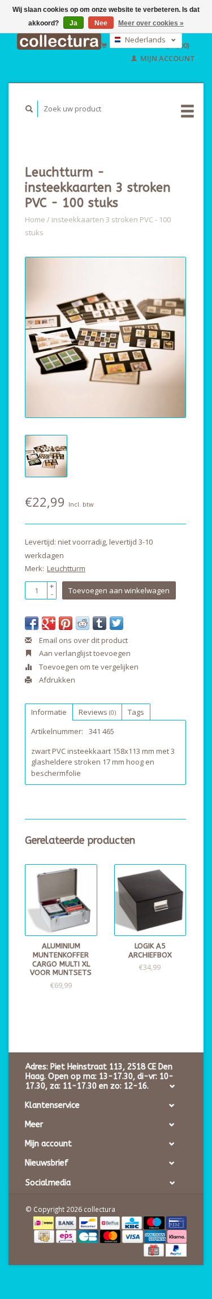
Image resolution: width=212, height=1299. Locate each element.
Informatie (49, 712)
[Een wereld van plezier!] (59, 41)
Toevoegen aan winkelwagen (119, 590)
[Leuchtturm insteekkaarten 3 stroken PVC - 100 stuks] (105, 337)
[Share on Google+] (48, 623)
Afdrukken (56, 680)
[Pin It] (65, 623)
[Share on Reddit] (82, 623)
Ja (73, 23)
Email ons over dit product (82, 640)
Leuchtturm (66, 568)
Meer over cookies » (151, 23)
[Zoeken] (29, 109)
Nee (100, 23)
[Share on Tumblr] (99, 623)
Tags (136, 712)
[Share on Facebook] (31, 623)
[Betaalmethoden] (44, 1222)
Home (35, 219)
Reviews (97, 712)
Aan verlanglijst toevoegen (84, 653)
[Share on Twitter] (116, 623)
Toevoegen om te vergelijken (88, 667)
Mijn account (167, 58)
